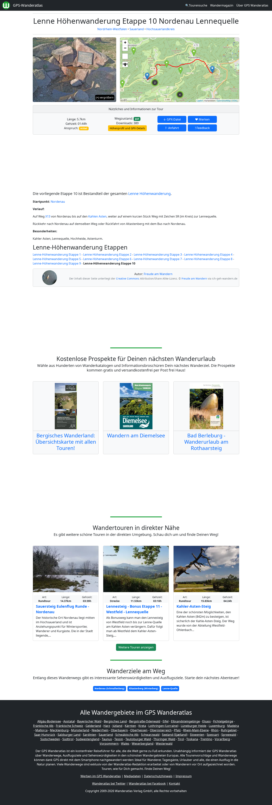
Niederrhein (100, 730)
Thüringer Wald (164, 739)
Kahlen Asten (97, 216)
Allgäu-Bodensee (49, 721)
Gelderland (93, 726)
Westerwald (164, 744)
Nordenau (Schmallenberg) (110, 688)
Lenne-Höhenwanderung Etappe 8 (208, 259)
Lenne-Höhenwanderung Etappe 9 (57, 263)
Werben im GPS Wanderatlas (100, 776)
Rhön (215, 730)
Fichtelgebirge (223, 721)
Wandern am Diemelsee (136, 435)
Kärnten (130, 726)
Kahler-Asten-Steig (194, 606)
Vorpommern (109, 744)
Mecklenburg (59, 730)
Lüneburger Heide (193, 726)
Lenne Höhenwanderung (149, 193)
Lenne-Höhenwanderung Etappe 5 (57, 259)
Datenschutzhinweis (158, 776)
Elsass (206, 721)
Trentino (206, 739)
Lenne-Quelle (170, 688)
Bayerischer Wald (89, 721)
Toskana (192, 739)
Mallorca (41, 730)
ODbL (234, 100)
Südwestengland (87, 739)
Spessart (213, 735)
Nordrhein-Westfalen (112, 29)
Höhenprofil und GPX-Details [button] (127, 128)
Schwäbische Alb (127, 735)
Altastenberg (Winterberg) (143, 688)
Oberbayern (119, 730)
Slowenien (197, 735)
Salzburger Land (69, 735)
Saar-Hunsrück (44, 735)
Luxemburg (217, 726)
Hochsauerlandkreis (160, 29)
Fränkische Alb (43, 726)
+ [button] (125, 42)
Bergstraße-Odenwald (144, 721)
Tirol (181, 739)
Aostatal (69, 721)
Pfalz (177, 730)
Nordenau (58, 202)
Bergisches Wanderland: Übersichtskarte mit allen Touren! (66, 441)
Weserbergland (142, 744)
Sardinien (89, 735)
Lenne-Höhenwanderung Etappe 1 (57, 254)
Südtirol (67, 739)
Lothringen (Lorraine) (163, 726)
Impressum (184, 776)
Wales (125, 744)
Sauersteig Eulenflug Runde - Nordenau (62, 609)
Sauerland (137, 29)
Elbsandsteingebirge (185, 721)
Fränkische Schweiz (69, 726)
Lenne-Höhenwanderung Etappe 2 (107, 254)
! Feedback (202, 128)
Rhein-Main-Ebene (196, 730)
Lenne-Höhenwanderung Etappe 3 (158, 254)
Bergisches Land (115, 721)
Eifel (166, 721)
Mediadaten (132, 776)
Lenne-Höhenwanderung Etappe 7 (158, 259)
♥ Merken (202, 119)
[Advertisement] (136, 163)
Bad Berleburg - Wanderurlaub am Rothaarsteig (206, 441)
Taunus (107, 739)
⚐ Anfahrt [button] (172, 128)
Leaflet (200, 100)
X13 (47, 216)
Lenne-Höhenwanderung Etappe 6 (107, 259)
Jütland (117, 726)
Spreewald (228, 735)
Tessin (118, 739)
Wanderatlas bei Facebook (147, 783)
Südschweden (50, 739)
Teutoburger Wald (138, 739)
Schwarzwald (150, 735)
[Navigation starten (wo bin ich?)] (125, 64)
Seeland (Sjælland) (174, 735)
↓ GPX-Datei (172, 119)
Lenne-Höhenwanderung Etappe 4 (208, 254)
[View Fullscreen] (125, 56)
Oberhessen (138, 730)
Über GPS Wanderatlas (252, 5)
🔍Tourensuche (196, 5)
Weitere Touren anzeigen (136, 647)
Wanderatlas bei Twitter (109, 783)
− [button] (125, 48)
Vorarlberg (222, 739)
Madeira (233, 726)
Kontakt (174, 783)
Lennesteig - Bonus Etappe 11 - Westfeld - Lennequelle (134, 609)
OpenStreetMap (223, 100)
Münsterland (80, 730)
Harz (106, 726)
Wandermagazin (221, 5)
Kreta (142, 726)
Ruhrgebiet (229, 730)
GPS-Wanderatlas (28, 5)
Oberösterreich (161, 730)
